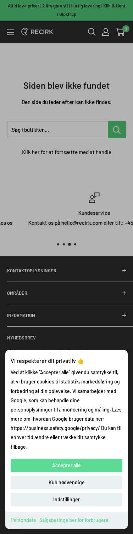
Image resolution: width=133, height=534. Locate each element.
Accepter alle (66, 465)
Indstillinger (66, 499)
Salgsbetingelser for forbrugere (74, 520)
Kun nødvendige (67, 482)
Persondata (23, 520)
